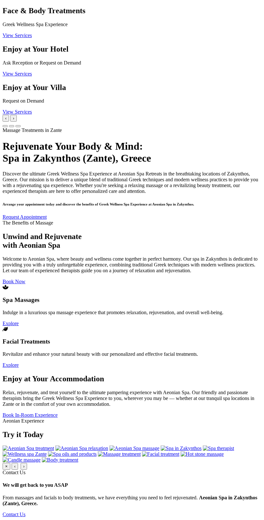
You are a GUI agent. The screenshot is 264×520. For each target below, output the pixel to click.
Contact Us (14, 514)
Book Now (14, 281)
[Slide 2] (11, 126)
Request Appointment (25, 217)
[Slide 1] (5, 126)
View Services (17, 35)
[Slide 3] (18, 126)
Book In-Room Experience (30, 415)
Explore (11, 323)
